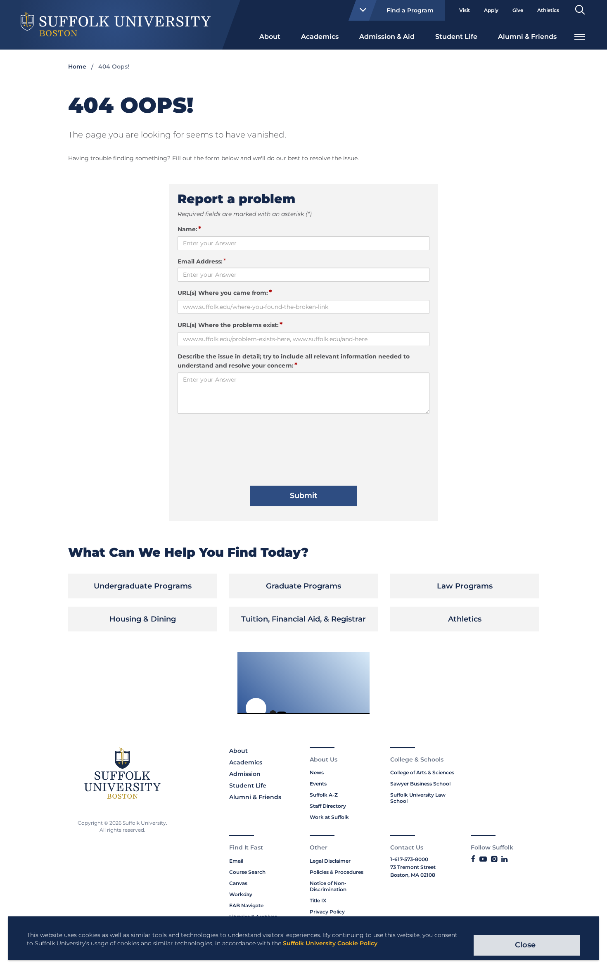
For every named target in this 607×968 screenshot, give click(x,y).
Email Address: (200, 261)
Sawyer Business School (420, 784)
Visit (464, 10)
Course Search (247, 872)
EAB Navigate (246, 905)
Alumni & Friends (527, 36)
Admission (245, 774)
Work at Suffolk (329, 817)
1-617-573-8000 (409, 859)
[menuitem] (270, 36)
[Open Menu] (580, 36)
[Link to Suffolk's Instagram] (494, 859)
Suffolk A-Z (324, 795)
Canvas (238, 883)
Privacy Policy (327, 912)
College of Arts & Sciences (422, 772)
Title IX (318, 900)
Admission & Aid (387, 36)
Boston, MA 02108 (412, 875)
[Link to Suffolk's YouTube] (483, 859)
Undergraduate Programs (143, 586)
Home (77, 66)
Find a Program (410, 10)
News (317, 772)
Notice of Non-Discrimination (328, 886)
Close (525, 944)
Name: (189, 229)
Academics (320, 36)
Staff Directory (328, 806)
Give (517, 10)
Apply (491, 10)
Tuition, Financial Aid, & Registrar (303, 619)
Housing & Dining (142, 619)
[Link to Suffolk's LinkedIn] (504, 859)
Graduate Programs (303, 586)
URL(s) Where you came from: (225, 292)
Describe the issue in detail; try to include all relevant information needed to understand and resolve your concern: (294, 361)
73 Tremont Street (413, 867)
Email (236, 861)
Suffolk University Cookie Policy (330, 943)
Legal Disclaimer (330, 861)
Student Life (456, 36)
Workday (240, 894)
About (269, 36)
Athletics (548, 10)
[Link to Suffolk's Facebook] (473, 859)
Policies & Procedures (336, 872)
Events (318, 784)
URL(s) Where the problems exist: (230, 324)
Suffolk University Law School (418, 798)
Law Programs (465, 586)
